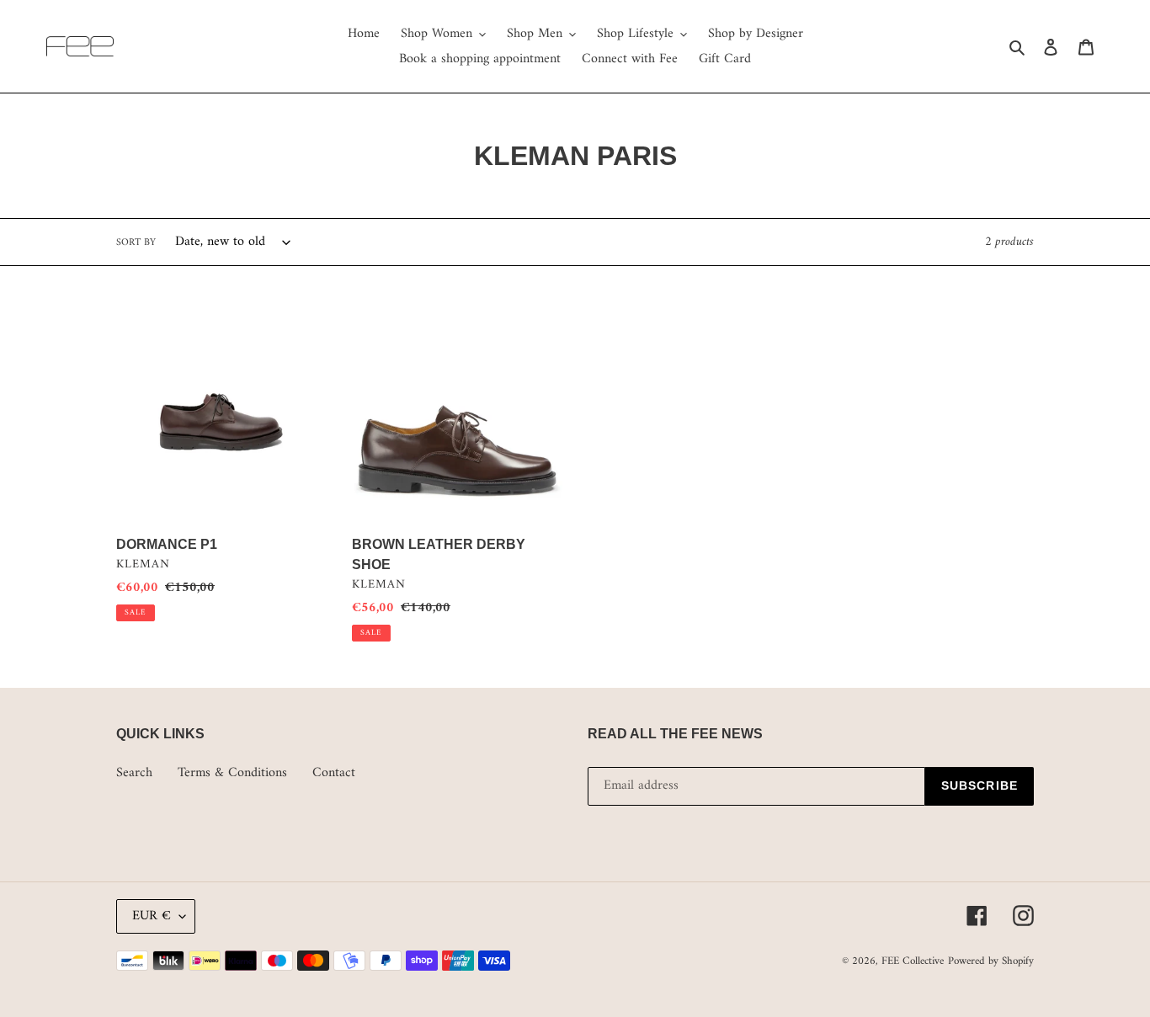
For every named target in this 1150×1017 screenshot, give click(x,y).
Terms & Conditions (232, 773)
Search (134, 773)
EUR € (151, 916)
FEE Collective (912, 961)
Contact (333, 773)
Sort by (136, 243)
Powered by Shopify (991, 961)
